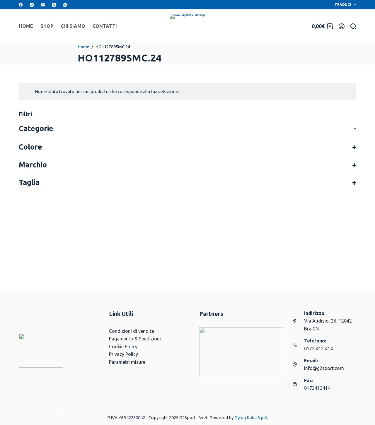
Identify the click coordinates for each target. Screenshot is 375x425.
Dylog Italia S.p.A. (251, 417)
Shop (46, 26)
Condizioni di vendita (131, 331)
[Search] (353, 26)
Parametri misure (127, 362)
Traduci (343, 4)
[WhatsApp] (65, 5)
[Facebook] (21, 5)
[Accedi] (342, 26)
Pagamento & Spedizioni (135, 338)
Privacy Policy (123, 354)
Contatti (105, 26)
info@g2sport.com (324, 368)
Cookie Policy (123, 346)
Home (26, 26)
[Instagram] (32, 5)
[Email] (43, 5)
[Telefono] (54, 5)
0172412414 (317, 388)
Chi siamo (73, 26)
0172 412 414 (318, 348)
